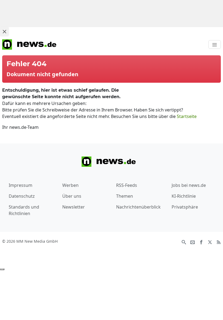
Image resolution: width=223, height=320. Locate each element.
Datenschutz (22, 196)
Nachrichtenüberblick (138, 207)
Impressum (20, 185)
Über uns (71, 196)
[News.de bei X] (210, 242)
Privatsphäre (185, 207)
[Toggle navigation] (214, 44)
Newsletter (73, 207)
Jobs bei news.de (189, 185)
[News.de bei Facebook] (201, 242)
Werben (70, 185)
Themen (124, 196)
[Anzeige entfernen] (2, 269)
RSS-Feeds (126, 185)
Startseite (187, 116)
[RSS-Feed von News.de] (218, 242)
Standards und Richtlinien (24, 210)
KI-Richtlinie (184, 196)
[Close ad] (4, 31)
